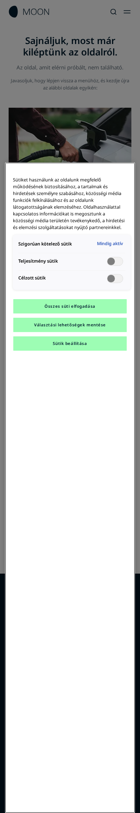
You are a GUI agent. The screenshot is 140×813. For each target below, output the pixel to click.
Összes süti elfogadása (70, 306)
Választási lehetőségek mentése (70, 324)
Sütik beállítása (70, 343)
